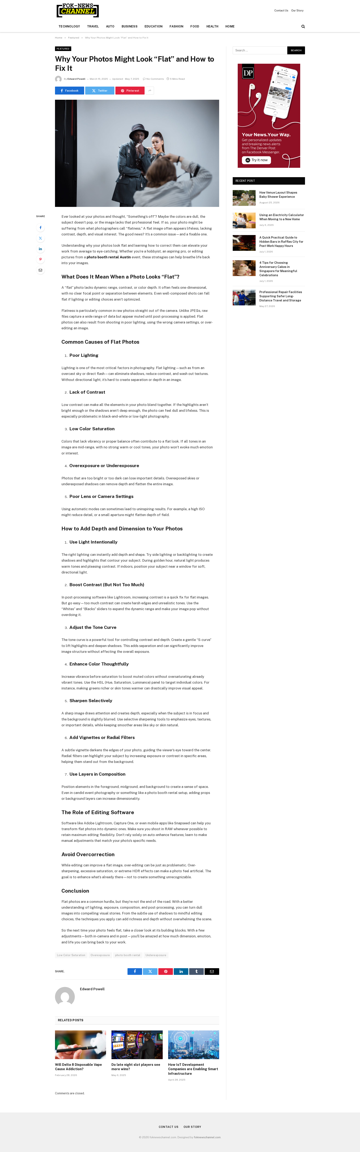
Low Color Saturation (71, 955)
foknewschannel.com (207, 1137)
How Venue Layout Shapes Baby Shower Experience (278, 194)
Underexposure (156, 955)
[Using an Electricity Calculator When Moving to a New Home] (244, 220)
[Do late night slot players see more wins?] (136, 1044)
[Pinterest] (40, 259)
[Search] (303, 26)
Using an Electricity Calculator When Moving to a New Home (281, 217)
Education (154, 26)
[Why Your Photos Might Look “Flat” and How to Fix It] (137, 153)
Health (212, 26)
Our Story (297, 10)
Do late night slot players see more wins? (135, 1067)
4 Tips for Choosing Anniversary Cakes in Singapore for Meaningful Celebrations (278, 269)
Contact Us (281, 10)
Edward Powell (76, 78)
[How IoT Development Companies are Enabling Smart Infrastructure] (193, 1044)
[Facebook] (40, 227)
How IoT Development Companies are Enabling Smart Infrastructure (193, 1069)
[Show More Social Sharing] (150, 91)
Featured (63, 48)
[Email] (40, 270)
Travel (93, 26)
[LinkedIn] (40, 249)
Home (230, 26)
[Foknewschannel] (77, 10)
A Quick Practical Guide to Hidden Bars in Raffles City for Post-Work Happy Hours (281, 242)
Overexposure (100, 955)
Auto (110, 26)
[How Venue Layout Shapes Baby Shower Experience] (244, 198)
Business (130, 26)
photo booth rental (127, 955)
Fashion (176, 26)
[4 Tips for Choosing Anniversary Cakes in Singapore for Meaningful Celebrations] (244, 268)
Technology (69, 26)
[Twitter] (40, 238)
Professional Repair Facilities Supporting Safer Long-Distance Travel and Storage (280, 296)
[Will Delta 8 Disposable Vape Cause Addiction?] (80, 1044)
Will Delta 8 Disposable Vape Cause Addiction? (78, 1067)
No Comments (155, 78)
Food (194, 26)
